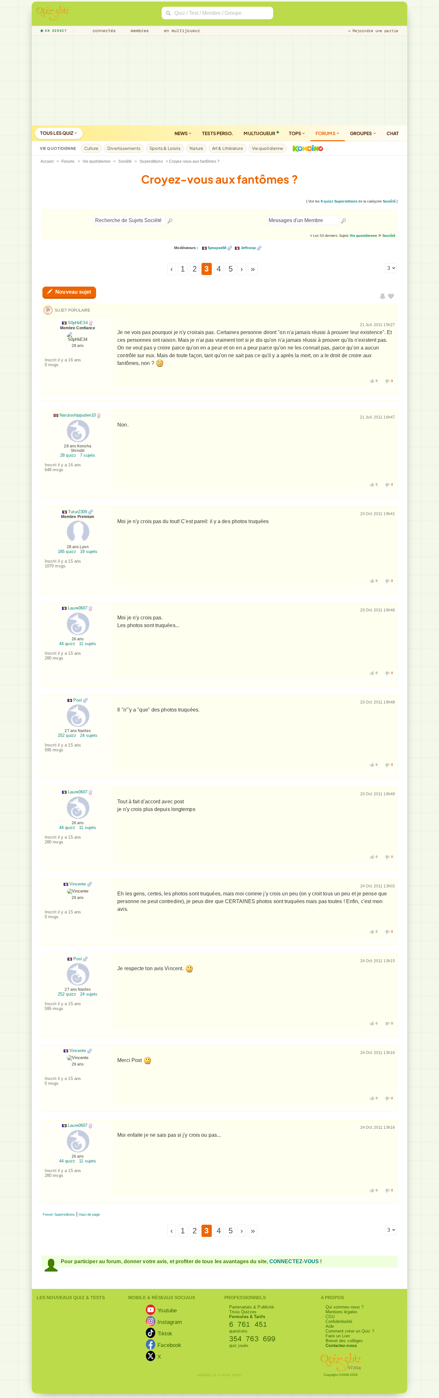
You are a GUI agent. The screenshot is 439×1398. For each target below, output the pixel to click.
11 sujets (87, 643)
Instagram (169, 1321)
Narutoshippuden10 (77, 415)
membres (138, 30)
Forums (326, 133)
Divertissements (123, 148)
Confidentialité (339, 1321)
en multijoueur (180, 30)
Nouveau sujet (72, 292)
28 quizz (68, 455)
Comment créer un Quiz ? (350, 1331)
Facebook (169, 1345)
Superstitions (151, 161)
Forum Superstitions (59, 1214)
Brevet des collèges (344, 1340)
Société (125, 161)
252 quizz (67, 735)
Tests (217, 133)
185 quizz (67, 551)
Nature (196, 148)
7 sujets (87, 455)
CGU (330, 1316)
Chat (393, 133)
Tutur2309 (77, 511)
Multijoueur (259, 133)
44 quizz (67, 643)
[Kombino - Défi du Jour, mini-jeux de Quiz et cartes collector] (306, 148)
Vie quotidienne (267, 148)
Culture (91, 148)
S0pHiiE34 (78, 322)
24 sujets (88, 735)
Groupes (361, 133)
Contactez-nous (341, 1345)
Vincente (77, 884)
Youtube (167, 1310)
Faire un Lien (338, 1335)
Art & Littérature (227, 148)
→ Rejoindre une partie (373, 30)
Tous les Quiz (57, 133)
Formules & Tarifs (247, 1316)
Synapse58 (217, 248)
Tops (295, 133)
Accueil (47, 161)
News (182, 133)
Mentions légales (342, 1311)
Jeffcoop (248, 248)
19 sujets (88, 551)
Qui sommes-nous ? (345, 1307)
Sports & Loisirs (165, 148)
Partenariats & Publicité (251, 1307)
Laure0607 (77, 608)
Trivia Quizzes (242, 1311)
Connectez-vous (294, 1261)
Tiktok (164, 1333)
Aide (330, 1326)
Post (77, 700)
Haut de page (89, 1214)
